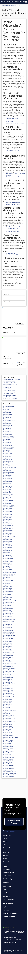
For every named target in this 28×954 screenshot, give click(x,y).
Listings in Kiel (6, 566)
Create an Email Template (10, 913)
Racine (11, 7)
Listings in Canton (7, 453)
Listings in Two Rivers (8, 740)
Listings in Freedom (7, 514)
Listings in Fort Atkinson (9, 506)
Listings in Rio (6, 685)
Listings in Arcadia (7, 415)
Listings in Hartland (7, 538)
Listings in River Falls (8, 688)
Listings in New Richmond (9, 635)
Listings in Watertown (8, 751)
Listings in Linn (6, 577)
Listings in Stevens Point (9, 718)
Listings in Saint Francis (8, 694)
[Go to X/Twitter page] (14, 946)
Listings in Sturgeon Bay (9, 721)
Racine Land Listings (8, 389)
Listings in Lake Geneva (8, 571)
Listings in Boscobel (7, 440)
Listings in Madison (7, 586)
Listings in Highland (7, 541)
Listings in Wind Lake (8, 770)
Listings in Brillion (7, 442)
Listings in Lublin (7, 583)
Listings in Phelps (7, 658)
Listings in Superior (7, 726)
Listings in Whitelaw (8, 767)
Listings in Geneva (7, 519)
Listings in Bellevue (7, 428)
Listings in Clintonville (8, 464)
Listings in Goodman (8, 525)
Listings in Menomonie (8, 602)
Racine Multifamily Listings (9, 392)
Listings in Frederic (7, 511)
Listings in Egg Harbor (8, 491)
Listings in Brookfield (8, 444)
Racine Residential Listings (9, 395)
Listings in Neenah (7, 625)
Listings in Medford (7, 597)
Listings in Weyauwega (8, 765)
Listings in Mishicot (7, 614)
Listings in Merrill (7, 607)
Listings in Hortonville (8, 549)
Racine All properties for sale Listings (12, 379)
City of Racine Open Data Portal (13, 254)
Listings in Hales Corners (9, 536)
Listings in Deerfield (7, 475)
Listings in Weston (7, 763)
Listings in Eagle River (8, 484)
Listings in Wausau (7, 754)
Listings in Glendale (7, 524)
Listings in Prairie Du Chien (9, 668)
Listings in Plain (6, 660)
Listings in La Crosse (8, 567)
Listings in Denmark (7, 481)
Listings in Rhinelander (8, 680)
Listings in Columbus (8, 466)
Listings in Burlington (8, 448)
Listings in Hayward (7, 539)
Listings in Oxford (7, 649)
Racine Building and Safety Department (15, 226)
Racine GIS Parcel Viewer (12, 230)
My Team (5, 907)
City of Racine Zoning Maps (12, 150)
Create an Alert (7, 848)
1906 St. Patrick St (8, 327)
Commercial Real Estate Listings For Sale (11, 5)
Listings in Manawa (7, 588)
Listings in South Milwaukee (9, 710)
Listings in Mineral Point (8, 613)
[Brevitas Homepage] (14, 831)
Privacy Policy (7, 942)
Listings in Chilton (7, 456)
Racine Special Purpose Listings (10, 398)
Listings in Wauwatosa (8, 757)
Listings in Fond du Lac (8, 505)
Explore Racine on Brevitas (9, 286)
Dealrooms (6, 882)
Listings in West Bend (8, 760)
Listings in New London (8, 633)
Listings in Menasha (7, 599)
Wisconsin (5, 7)
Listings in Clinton (7, 462)
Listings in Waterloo (7, 749)
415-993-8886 (7, 940)
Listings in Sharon (7, 702)
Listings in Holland (7, 545)
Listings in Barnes (7, 423)
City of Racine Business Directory (14, 176)
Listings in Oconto (7, 641)
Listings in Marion (7, 594)
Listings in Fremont (7, 516)
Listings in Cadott (7, 450)
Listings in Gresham (7, 535)
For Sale (5, 838)
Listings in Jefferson (8, 558)
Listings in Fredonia (7, 513)
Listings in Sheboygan (8, 705)
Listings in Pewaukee (8, 657)
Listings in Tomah (7, 734)
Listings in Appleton (8, 414)
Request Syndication (8, 899)
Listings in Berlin (7, 431)
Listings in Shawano (7, 704)
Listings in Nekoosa (7, 629)
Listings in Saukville (7, 698)
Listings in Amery (7, 411)
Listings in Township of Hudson (10, 737)
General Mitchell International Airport (15, 123)
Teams (5, 858)
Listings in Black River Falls (9, 437)
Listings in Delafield (7, 478)
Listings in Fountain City (8, 508)
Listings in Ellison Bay (8, 497)
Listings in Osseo (7, 647)
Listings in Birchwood (8, 434)
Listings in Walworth (8, 746)
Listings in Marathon (8, 591)
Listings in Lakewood (8, 575)
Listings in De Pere (7, 473)
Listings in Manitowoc (8, 589)
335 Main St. (6, 357)
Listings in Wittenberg (8, 776)
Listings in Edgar (7, 489)
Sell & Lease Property (8, 872)
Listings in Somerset (8, 709)
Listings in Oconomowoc (9, 640)
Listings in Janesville (8, 556)
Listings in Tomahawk (8, 735)
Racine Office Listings (8, 393)
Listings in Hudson (7, 550)
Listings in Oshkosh (7, 646)
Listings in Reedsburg (8, 679)
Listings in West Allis (8, 759)
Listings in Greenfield (8, 531)
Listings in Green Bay (8, 528)
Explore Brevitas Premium (14, 822)
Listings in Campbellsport (9, 451)
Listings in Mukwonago (8, 621)
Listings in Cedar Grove (8, 455)
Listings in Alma (6, 409)
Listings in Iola (6, 552)
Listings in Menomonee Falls (9, 600)
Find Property (6, 869)
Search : (5, 292)
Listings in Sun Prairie (8, 724)
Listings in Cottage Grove (9, 469)
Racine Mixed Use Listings (9, 390)
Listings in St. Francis (8, 716)
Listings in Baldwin (7, 422)
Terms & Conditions (18, 940)
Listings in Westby (7, 762)
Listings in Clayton (7, 459)
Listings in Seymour (7, 701)
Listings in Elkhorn (7, 495)
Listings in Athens (7, 418)
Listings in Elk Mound (8, 494)
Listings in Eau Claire (8, 487)
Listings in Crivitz (7, 470)
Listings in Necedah (7, 624)
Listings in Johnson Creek (9, 560)
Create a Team (7, 862)
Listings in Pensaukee (8, 655)
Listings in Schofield (7, 699)
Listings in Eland (7, 492)
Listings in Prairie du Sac (8, 671)
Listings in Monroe (7, 618)
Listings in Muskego (7, 622)
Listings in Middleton (8, 608)
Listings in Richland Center (9, 683)
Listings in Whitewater (8, 768)
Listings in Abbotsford (8, 406)
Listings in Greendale (8, 530)
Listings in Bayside (7, 425)
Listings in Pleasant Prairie (9, 663)
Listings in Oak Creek (8, 638)
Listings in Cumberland (8, 472)
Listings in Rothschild (8, 693)
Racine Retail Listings (8, 396)
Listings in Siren (6, 707)
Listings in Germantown (8, 520)
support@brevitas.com (10, 937)
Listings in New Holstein (9, 632)
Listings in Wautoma (8, 756)
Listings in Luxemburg (8, 585)
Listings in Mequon (7, 604)
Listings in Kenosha (7, 563)
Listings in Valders (7, 743)
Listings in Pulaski (7, 672)
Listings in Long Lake (8, 580)
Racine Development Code (12, 231)
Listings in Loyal (6, 582)
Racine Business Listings (9, 381)
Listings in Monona (7, 616)
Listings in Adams (7, 408)
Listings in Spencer (7, 713)
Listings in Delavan (7, 480)
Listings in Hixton (7, 542)
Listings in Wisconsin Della (9, 771)
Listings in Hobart (7, 544)
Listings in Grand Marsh (8, 527)
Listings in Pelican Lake (8, 652)
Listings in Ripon (7, 687)
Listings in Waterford (8, 748)
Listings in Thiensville (8, 727)
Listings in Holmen (7, 547)
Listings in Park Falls (7, 651)
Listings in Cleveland (8, 461)
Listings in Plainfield (7, 662)
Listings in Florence (7, 503)
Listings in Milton (7, 610)
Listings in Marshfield (8, 596)
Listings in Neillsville (7, 627)
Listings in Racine (7, 674)
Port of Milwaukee (10, 121)
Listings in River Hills (8, 690)
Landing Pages (7, 875)
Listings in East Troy (8, 486)
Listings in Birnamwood (8, 436)
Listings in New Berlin (8, 630)
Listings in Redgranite (8, 677)
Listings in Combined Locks (9, 467)
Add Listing (6, 910)
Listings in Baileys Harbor (9, 420)
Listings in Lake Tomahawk (9, 574)
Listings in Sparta (7, 712)
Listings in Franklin (7, 509)
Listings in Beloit (7, 429)
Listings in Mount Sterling (9, 619)
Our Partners (6, 896)
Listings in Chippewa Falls (9, 458)
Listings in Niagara (7, 636)
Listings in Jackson (7, 555)
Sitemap (14, 942)
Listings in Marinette (8, 593)
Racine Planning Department (13, 202)
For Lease (5, 841)
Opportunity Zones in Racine (13, 204)
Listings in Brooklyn (7, 445)
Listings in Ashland (7, 417)
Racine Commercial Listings (9, 382)
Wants (5, 844)
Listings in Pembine (7, 654)
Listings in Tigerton (7, 732)
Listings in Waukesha (8, 752)
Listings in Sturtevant (8, 723)
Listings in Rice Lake (8, 682)
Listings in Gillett (7, 522)
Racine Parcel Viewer (11, 152)
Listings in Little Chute (8, 578)
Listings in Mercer (7, 605)
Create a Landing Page (9, 916)
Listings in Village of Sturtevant (10, 745)
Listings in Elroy (6, 498)
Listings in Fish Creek (8, 502)
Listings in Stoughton (8, 720)
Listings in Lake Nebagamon (9, 572)
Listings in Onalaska (7, 643)
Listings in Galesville (8, 517)
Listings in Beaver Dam (8, 426)
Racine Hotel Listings (8, 385)
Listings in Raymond (7, 676)
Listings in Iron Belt (7, 553)
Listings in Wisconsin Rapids (9, 774)
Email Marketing (7, 879)
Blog (4, 889)
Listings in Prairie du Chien (9, 669)
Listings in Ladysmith (8, 569)
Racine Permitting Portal (12, 228)
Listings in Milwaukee (8, 611)
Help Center (6, 893)
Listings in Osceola (7, 644)
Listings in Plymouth (8, 666)
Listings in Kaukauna (8, 561)
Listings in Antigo (7, 412)
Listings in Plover (7, 665)
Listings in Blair (6, 439)
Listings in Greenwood (8, 533)
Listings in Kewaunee (8, 564)
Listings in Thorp (7, 729)
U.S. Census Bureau (10, 253)
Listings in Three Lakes (8, 731)
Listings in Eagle (7, 483)
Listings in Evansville (8, 500)
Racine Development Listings (10, 384)
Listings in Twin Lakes (8, 738)
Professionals (6, 855)
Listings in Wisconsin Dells (9, 773)
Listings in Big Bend (7, 433)
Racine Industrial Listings (9, 387)
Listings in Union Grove (8, 741)
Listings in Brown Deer (8, 447)
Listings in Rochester (8, 691)
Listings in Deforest (7, 477)
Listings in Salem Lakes (8, 696)
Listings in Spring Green (8, 715)
